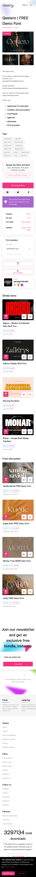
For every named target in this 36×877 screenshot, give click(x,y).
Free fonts (6, 820)
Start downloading (9, 735)
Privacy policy (7, 758)
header (16, 152)
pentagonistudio (21, 281)
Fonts (16, 27)
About (4, 727)
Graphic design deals (9, 816)
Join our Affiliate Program (18, 175)
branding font (19, 149)
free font (24, 155)
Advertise (5, 774)
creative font (19, 142)
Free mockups (7, 824)
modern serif (8, 138)
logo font (7, 152)
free (15, 155)
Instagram (6, 797)
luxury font (7, 155)
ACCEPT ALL (8, 873)
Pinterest (5, 805)
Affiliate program (8, 747)
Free (10, 490)
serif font (18, 138)
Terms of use (6, 762)
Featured (11, 330)
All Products (7, 27)
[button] (31, 5)
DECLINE (21, 873)
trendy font (7, 149)
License (5, 770)
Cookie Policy (9, 867)
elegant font (25, 152)
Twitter (5, 793)
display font (7, 142)
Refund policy (7, 766)
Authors (5, 731)
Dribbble (5, 789)
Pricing (4, 743)
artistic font (8, 145)
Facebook (5, 801)
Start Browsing (18, 856)
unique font (18, 145)
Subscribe (18, 664)
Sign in (25, 5)
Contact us (6, 778)
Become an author (8, 739)
